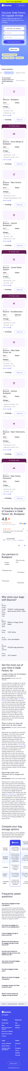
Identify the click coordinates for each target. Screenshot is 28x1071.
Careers (4, 1036)
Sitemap (17, 1027)
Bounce (4, 1004)
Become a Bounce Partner (7, 1028)
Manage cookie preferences (6, 1048)
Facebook (18, 1043)
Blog (3, 1025)
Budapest (21, 1004)
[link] (21, 5)
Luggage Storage (12, 1004)
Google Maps (20, 540)
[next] (24, 545)
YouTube (17, 1055)
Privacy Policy (5, 1046)
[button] (14, 42)
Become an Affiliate (7, 1031)
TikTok (17, 1050)
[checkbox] (9, 72)
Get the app (5, 1023)
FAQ (16, 1023)
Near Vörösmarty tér (11, 794)
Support (17, 1025)
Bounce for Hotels (7, 1033)
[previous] (19, 545)
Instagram (18, 1048)
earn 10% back (18, 1)
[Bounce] (6, 5)
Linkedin (17, 1053)
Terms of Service (6, 1043)
